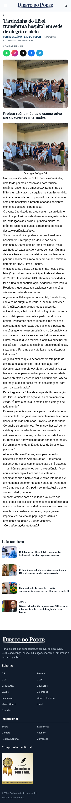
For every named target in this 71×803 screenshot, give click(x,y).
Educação (42, 685)
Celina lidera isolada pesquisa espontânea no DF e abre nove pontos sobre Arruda (43, 571)
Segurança (8, 685)
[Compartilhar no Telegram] (39, 53)
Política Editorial (10, 738)
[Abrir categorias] (5, 5)
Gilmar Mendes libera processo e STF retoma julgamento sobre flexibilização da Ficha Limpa (43, 609)
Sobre (5, 726)
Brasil (22, 602)
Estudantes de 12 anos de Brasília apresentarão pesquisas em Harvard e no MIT (44, 589)
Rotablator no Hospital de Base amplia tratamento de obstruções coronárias (40, 553)
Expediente (43, 726)
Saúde (5, 691)
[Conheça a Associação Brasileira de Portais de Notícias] (17, 768)
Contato (6, 732)
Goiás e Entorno (46, 698)
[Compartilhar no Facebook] (31, 53)
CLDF (40, 679)
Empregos (42, 691)
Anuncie (41, 732)
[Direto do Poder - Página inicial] (24, 640)
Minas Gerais (9, 704)
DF (4, 15)
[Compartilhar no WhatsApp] (6, 53)
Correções (42, 738)
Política (41, 673)
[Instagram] (14, 53)
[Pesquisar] (65, 5)
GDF (4, 679)
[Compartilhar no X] (23, 53)
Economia (7, 698)
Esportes (6, 710)
